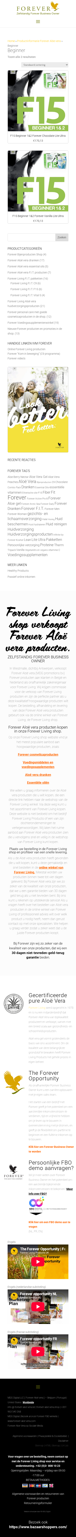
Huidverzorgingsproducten (30, 534)
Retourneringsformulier (38, 1503)
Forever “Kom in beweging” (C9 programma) (34, 353)
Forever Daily (47, 504)
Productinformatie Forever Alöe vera (39, 41)
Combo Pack (14, 487)
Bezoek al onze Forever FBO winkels (39, 1416)
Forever (17, 497)
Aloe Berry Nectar (18, 477)
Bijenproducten (44, 482)
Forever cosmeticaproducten (38, 754)
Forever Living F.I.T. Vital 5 (26, 295)
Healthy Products (18, 570)
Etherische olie (29, 492)
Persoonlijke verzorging (24, 545)
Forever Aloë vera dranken (23, 260)
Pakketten (54, 540)
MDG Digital (13, 1416)
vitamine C (54, 549)
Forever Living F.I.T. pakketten (25, 278)
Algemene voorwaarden (25, 1436)
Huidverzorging (21, 529)
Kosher (19, 540)
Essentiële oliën (38, 782)
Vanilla (20, 549)
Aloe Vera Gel (38, 477)
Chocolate (61, 482)
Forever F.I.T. (32, 508)
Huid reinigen (56, 524)
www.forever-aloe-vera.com (22, 1421)
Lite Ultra (38, 540)
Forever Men (52, 509)
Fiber (46, 492)
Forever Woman (17, 514)
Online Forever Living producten (26, 349)
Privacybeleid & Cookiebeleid (52, 1436)
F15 (40, 492)
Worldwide (28, 1402)
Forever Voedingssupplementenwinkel (30, 322)
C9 (53, 482)
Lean (27, 540)
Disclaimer (63, 1441)
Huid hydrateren (36, 524)
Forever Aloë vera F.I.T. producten (27, 272)
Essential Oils (42, 487)
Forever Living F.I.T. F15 (24, 289)
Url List (65, 1445)
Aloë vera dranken (38, 775)
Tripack (12, 549)
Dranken (27, 487)
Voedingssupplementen (28, 555)
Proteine (47, 545)
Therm (59, 545)
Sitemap (39, 1445)
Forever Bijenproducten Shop (25, 254)
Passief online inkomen (21, 576)
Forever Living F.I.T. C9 (24, 283)
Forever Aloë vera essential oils (26, 266)
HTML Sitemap (52, 1445)
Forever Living (37, 1007)
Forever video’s (16, 358)
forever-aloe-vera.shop (48, 1407)
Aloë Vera (27, 481)
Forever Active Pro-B (37, 498)
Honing (51, 519)
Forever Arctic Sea (30, 504)
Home (11, 41)
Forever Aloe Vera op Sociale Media (25, 1425)
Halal (44, 519)
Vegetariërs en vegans (36, 550)
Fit (53, 492)
